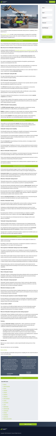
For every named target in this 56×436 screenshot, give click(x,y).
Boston (5, 388)
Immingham (6, 414)
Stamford (5, 390)
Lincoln (5, 400)
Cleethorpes (6, 410)
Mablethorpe (6, 406)
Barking (5, 349)
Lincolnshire (6, 402)
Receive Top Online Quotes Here (19, 120)
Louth (5, 404)
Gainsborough (6, 408)
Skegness (5, 396)
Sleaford (5, 392)
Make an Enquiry (28, 424)
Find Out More (19, 236)
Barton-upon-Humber (8, 418)
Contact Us (52, 1)
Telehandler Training (6, 34)
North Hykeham (7, 398)
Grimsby (5, 412)
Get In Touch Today (19, 40)
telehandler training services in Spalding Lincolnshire (25, 50)
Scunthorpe (6, 416)
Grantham (5, 394)
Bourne (2, 349)
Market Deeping (7, 386)
